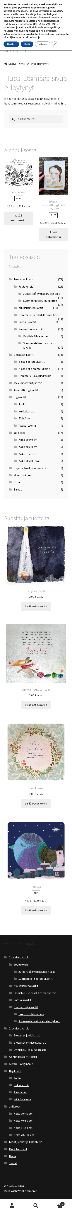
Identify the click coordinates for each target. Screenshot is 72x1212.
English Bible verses (36, 336)
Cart (55, 1202)
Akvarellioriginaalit (26, 390)
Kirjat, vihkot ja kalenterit (30, 468)
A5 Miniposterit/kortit (28, 383)
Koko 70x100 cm (28, 461)
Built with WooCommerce (20, 1191)
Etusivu (12, 63)
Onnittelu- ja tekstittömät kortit (39, 315)
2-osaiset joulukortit (31, 361)
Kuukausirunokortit (30, 308)
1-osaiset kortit (24, 279)
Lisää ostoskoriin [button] (18, 218)
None (17, 482)
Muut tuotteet (23, 475)
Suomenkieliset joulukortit (40, 300)
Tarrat (18, 489)
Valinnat (43, 44)
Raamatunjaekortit (30, 329)
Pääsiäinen (25, 418)
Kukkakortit (26, 411)
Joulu (21, 404)
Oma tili (12, 1206)
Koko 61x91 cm (27, 454)
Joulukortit (25, 286)
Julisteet (19, 432)
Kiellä (27, 44)
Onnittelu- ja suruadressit (34, 376)
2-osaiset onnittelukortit (34, 369)
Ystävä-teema (27, 425)
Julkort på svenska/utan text (41, 293)
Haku (36, 1206)
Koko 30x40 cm (27, 439)
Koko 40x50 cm (27, 447)
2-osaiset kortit (24, 354)
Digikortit (20, 397)
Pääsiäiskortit (27, 322)
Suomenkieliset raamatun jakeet (39, 1021)
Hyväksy (11, 44)
